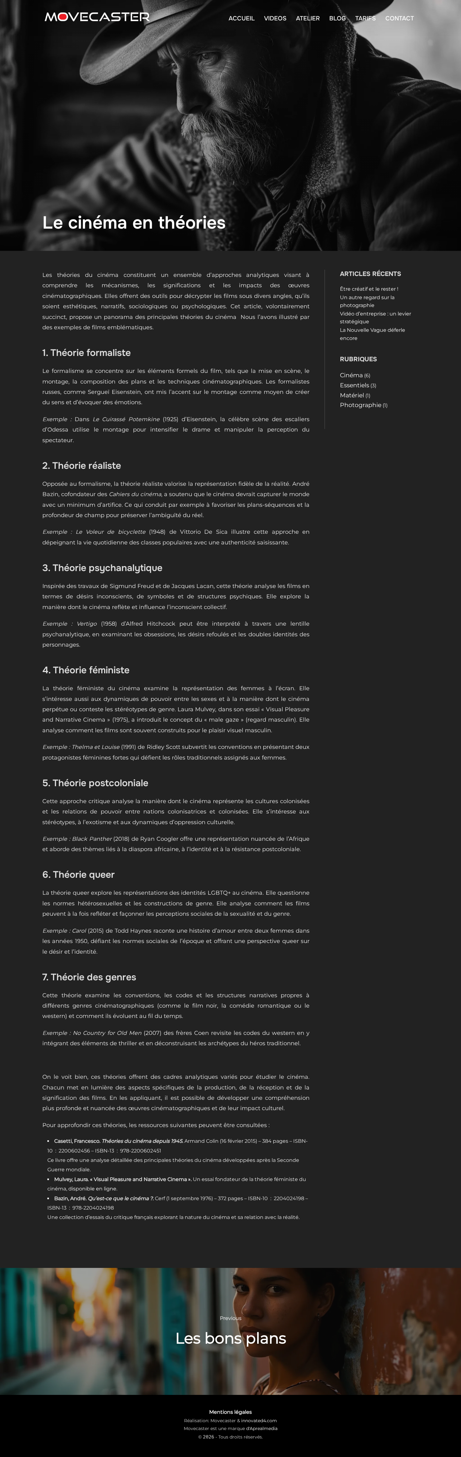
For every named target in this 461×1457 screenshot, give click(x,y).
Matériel (352, 395)
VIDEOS (275, 18)
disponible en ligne (92, 1189)
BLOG (337, 18)
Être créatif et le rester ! (369, 289)
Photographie (360, 405)
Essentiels (354, 385)
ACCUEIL (242, 18)
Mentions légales (230, 1412)
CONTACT (399, 18)
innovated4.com (259, 1420)
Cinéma (351, 375)
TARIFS (365, 18)
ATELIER (308, 18)
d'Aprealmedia (262, 1428)
